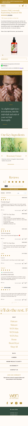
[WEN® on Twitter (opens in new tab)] (11, 403)
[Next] (26, 158)
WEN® (13, 409)
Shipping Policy (14, 412)
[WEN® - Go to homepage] (14, 396)
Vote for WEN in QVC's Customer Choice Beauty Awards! (12, 1)
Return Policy (14, 414)
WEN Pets (14, 336)
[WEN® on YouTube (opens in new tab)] (21, 403)
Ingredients (4, 59)
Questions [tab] (8, 192)
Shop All (14, 347)
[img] (14, 145)
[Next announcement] (26, 2)
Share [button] (3, 210)
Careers (14, 357)
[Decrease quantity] (2, 420)
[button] (14, 15)
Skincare (14, 325)
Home (14, 339)
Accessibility (14, 365)
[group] (14, 46)
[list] (14, 46)
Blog (14, 353)
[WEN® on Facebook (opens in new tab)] (7, 403)
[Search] (19, 6)
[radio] (7, 417)
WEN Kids (14, 332)
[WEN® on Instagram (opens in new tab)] (16, 403)
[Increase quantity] (9, 420)
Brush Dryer (14, 343)
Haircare (14, 321)
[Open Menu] (26, 6)
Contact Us (14, 369)
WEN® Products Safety (14, 361)
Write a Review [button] (14, 189)
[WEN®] (8, 6)
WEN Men (14, 329)
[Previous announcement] (2, 2)
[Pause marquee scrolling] (1, 313)
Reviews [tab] (3, 192)
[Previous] (2, 158)
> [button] (18, 302)
